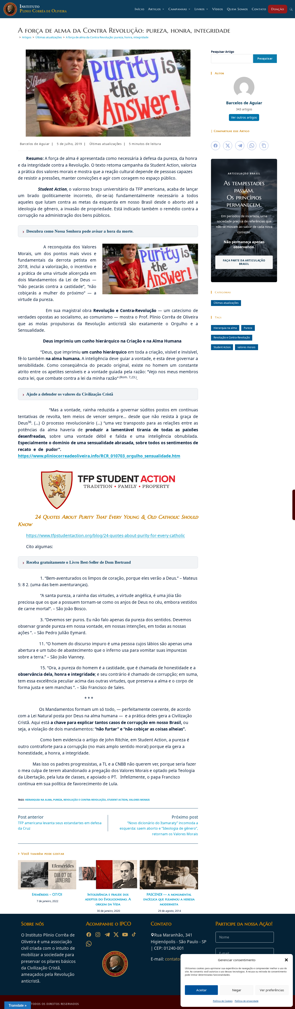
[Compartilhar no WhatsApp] (251, 145)
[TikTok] (134, 934)
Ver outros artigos (244, 117)
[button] (286, 960)
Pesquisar (265, 58)
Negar (236, 990)
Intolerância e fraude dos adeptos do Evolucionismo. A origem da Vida (108, 899)
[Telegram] (107, 934)
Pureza (57, 799)
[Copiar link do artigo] (263, 145)
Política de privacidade (247, 1001)
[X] (116, 934)
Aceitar (201, 990)
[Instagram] (98, 934)
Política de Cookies (223, 1001)
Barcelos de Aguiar (35, 144)
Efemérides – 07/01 (47, 894)
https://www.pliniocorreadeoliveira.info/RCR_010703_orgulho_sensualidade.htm (99, 456)
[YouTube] (125, 934)
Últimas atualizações (105, 144)
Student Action (117, 799)
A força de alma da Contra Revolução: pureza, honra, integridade (107, 37)
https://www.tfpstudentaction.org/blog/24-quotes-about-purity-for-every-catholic (105, 535)
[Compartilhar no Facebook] (215, 145)
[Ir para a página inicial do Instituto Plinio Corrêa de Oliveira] (115, 963)
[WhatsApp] (89, 943)
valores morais (139, 799)
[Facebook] (89, 934)
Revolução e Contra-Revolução (84, 799)
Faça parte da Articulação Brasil (244, 262)
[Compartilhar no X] (227, 145)
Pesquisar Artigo (222, 52)
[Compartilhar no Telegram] (239, 145)
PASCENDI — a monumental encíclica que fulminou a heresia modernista (169, 899)
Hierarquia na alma (38, 799)
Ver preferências (272, 990)
